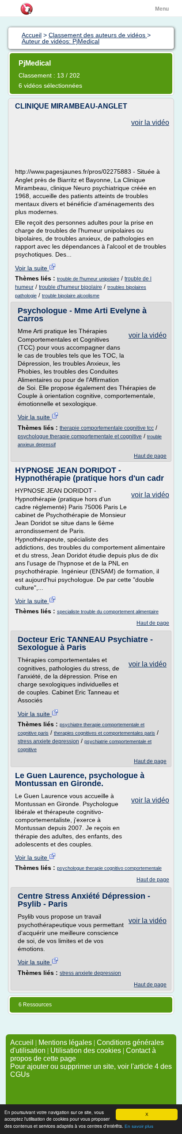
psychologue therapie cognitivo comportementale (109, 868)
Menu (162, 9)
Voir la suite (32, 268)
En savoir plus (139, 1126)
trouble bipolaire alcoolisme (70, 295)
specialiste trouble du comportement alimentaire (108, 611)
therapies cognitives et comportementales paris (104, 733)
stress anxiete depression (48, 741)
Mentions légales (65, 1042)
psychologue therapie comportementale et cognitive (80, 436)
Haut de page (150, 456)
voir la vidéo (150, 122)
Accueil (22, 1042)
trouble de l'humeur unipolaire (88, 278)
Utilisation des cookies (85, 1050)
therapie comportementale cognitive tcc (107, 428)
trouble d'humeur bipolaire (70, 287)
